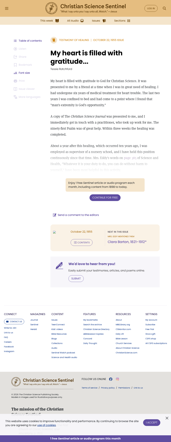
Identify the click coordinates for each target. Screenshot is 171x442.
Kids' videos (57, 329)
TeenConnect (58, 325)
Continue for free (105, 198)
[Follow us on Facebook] (111, 379)
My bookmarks (90, 320)
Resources (123, 314)
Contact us (16, 321)
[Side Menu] (7, 8)
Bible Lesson (122, 339)
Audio (54, 348)
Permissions (124, 387)
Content (57, 314)
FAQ (6, 337)
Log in (151, 8)
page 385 (130, 158)
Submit (76, 278)
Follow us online (94, 379)
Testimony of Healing (74, 40)
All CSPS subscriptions (156, 343)
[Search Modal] (164, 8)
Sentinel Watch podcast (63, 353)
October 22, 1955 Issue (108, 40)
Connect (10, 314)
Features (89, 314)
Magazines (37, 314)
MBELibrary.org (123, 325)
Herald (33, 329)
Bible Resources (59, 334)
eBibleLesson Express (93, 334)
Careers (8, 342)
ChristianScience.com (126, 353)
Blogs (54, 339)
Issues (54, 320)
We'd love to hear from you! (91, 264)
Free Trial (149, 329)
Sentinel (34, 325)
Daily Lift (120, 334)
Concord (87, 339)
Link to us (8, 333)
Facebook (9, 347)
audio (64, 357)
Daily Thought (90, 343)
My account (151, 320)
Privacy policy (108, 387)
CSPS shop (150, 339)
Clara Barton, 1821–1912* (127, 241)
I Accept (151, 422)
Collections (56, 343)
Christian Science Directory (96, 329)
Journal (34, 320)
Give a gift (150, 334)
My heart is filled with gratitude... (86, 57)
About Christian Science (127, 348)
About (119, 320)
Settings (151, 314)
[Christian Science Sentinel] (85, 8)
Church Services (124, 343)
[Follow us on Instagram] (117, 379)
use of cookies (46, 425)
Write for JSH (10, 328)
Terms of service (89, 387)
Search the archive (92, 325)
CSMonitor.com (123, 329)
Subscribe (150, 325)
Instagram (9, 351)
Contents (83, 242)
